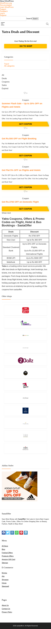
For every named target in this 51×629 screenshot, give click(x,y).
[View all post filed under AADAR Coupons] (25, 435)
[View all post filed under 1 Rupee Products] (25, 310)
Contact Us (6, 609)
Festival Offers (7, 553)
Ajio (3, 576)
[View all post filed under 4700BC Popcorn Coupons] (25, 373)
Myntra (4, 573)
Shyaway (5, 580)
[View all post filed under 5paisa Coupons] (25, 385)
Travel (6, 64)
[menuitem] (25, 1)
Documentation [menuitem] (6, 5)
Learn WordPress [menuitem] (7, 7)
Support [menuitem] (3, 9)
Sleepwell (5, 586)
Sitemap (5, 563)
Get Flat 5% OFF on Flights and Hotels (21, 170)
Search (29, 18)
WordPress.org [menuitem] (6, 3)
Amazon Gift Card (8, 559)
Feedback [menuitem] (4, 11)
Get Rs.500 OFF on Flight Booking (19, 138)
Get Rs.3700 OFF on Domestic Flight (20, 202)
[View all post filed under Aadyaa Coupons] (25, 448)
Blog (3, 549)
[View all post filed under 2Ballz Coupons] (25, 360)
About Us (5, 605)
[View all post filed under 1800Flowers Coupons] (25, 322)
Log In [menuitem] (2, 13)
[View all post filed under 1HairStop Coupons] (25, 347)
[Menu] (3, 24)
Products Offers (8, 556)
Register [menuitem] (3, 15)
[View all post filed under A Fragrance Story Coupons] (25, 423)
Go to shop (25, 46)
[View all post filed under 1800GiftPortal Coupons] (25, 335)
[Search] (47, 24)
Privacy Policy (7, 612)
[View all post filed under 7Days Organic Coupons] (25, 410)
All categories (9, 66)
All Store (5, 546)
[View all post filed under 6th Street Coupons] (25, 398)
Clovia (4, 583)
